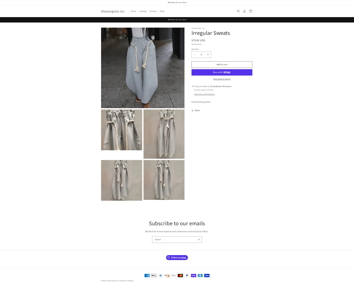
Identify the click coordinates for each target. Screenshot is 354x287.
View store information (204, 94)
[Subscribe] (199, 239)
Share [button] (197, 110)
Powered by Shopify (126, 281)
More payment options (222, 79)
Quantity (195, 49)
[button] (238, 11)
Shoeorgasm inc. (113, 281)
